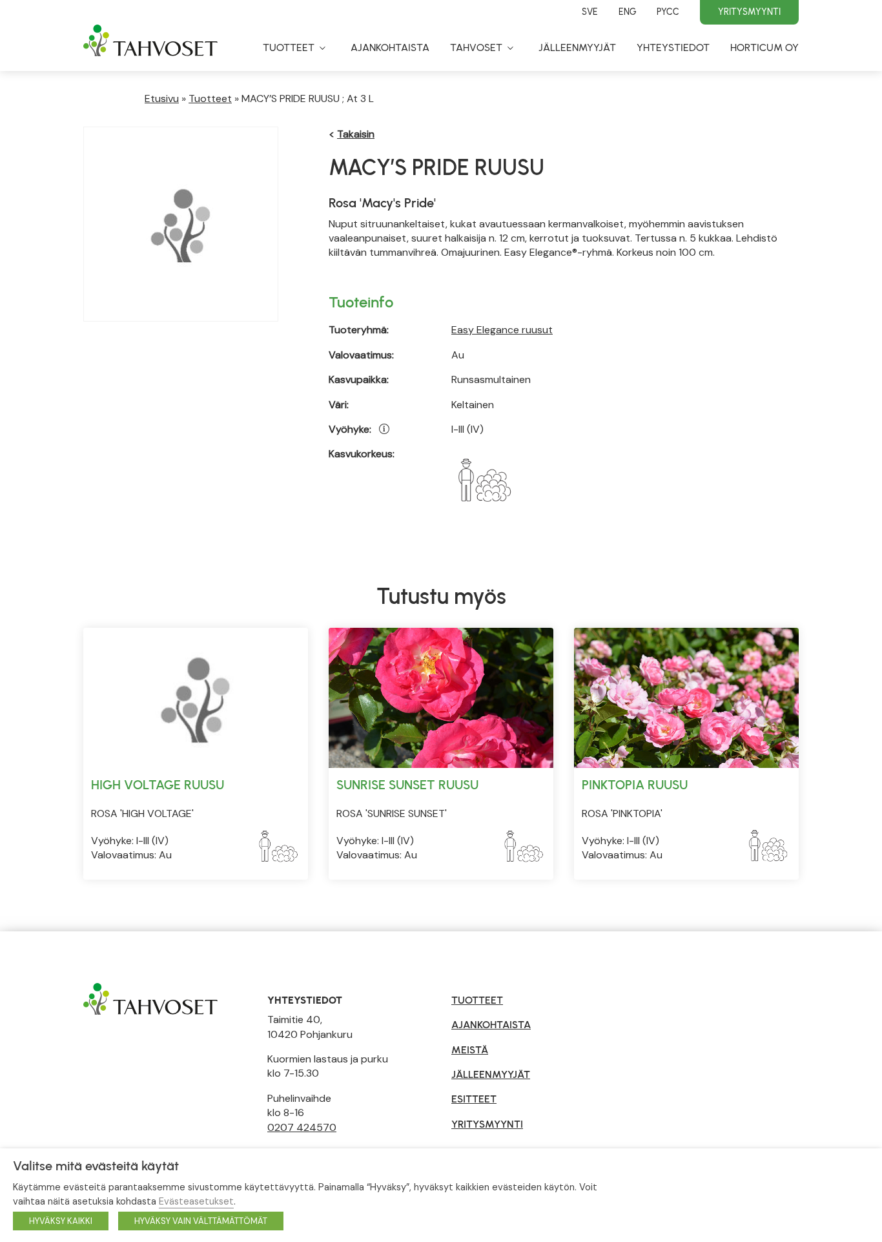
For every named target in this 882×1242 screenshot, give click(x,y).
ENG (627, 11)
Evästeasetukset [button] (196, 1201)
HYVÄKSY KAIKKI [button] (60, 1221)
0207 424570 (301, 1127)
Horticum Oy (764, 47)
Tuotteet (288, 47)
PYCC (668, 11)
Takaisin (355, 134)
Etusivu (162, 98)
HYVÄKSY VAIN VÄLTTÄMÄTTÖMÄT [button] (200, 1221)
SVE (590, 11)
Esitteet (474, 1099)
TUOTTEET (477, 1000)
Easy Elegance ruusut (502, 329)
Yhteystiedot (673, 47)
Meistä (469, 1050)
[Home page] (150, 47)
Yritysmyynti (749, 11)
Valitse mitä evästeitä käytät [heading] (96, 1166)
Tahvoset (476, 47)
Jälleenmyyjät (577, 47)
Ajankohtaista (390, 47)
